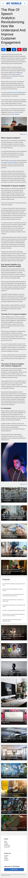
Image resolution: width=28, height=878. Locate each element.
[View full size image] (14, 124)
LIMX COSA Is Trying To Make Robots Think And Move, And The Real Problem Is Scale (13, 672)
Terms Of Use (7, 847)
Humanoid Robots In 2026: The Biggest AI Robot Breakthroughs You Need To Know (13, 636)
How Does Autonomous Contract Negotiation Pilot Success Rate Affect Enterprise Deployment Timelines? (13, 516)
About (5, 841)
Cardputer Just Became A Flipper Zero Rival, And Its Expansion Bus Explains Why (13, 828)
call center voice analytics (15, 92)
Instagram (6, 860)
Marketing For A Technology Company (13, 555)
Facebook (6, 855)
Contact (6, 842)
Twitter (5, 857)
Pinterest (6, 858)
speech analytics (16, 74)
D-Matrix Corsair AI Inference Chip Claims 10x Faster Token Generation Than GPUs (13, 720)
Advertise (6, 844)
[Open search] (25, 2)
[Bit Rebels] (13, 4)
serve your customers (14, 114)
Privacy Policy (7, 845)
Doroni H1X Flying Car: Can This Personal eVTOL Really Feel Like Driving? (12, 738)
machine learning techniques (10, 162)
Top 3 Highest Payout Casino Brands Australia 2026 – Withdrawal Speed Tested (13, 794)
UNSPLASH (25, 134)
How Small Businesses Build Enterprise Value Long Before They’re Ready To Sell (13, 571)
